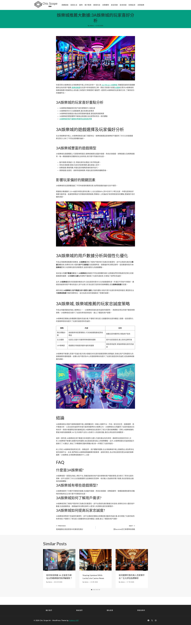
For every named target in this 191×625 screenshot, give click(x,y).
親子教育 (88, 5)
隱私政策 (110, 610)
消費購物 (105, 5)
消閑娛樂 (140, 5)
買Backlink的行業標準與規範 (124, 527)
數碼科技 (96, 5)
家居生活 (73, 5)
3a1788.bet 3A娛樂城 (109, 85)
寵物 (81, 5)
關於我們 (49, 610)
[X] (152, 620)
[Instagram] (155, 620)
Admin (92, 25)
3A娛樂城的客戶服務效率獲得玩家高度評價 (75, 119)
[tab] (91, 589)
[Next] (144, 568)
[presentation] (59, 560)
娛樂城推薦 (76, 88)
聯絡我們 (79, 610)
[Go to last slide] (46, 568)
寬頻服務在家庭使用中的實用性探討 (69, 527)
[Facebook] (148, 620)
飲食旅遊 (123, 5)
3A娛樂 (117, 88)
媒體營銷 (65, 5)
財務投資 (132, 5)
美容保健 (114, 5)
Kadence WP (74, 620)
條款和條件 (141, 610)
